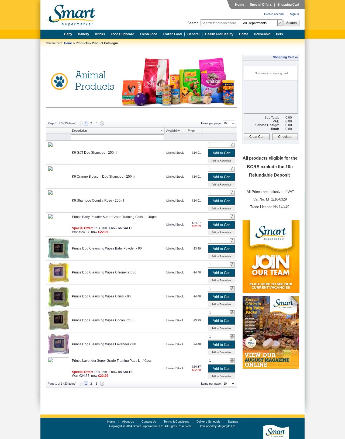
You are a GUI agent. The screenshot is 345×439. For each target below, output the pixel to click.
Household (262, 34)
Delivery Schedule (208, 421)
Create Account (274, 14)
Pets (279, 34)
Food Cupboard (122, 34)
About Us (128, 421)
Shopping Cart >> (285, 57)
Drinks (100, 34)
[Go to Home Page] (75, 13)
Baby (68, 34)
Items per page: (211, 123)
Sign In (294, 14)
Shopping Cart (288, 4)
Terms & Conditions (176, 421)
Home (239, 4)
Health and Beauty (219, 34)
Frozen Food (172, 34)
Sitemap (232, 421)
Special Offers (261, 4)
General (193, 34)
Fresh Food (148, 34)
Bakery (83, 34)
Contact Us (149, 421)
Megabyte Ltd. (227, 426)
